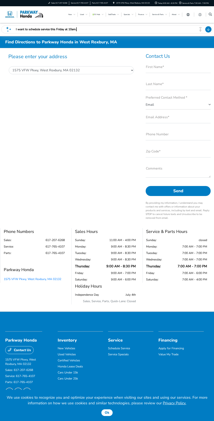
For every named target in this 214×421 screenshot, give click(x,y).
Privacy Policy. (174, 403)
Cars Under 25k (68, 379)
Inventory (67, 340)
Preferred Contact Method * (166, 97)
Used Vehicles (67, 354)
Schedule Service (119, 348)
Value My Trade (168, 354)
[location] (113, 3)
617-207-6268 (55, 240)
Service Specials (118, 354)
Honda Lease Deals (70, 366)
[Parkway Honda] (24, 14)
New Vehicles (66, 348)
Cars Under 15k (68, 373)
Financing (167, 340)
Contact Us (22, 350)
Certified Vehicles (69, 360)
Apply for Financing (171, 348)
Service (115, 340)
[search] (210, 14)
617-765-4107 (55, 247)
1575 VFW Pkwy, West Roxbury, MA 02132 (32, 279)
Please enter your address (37, 57)
